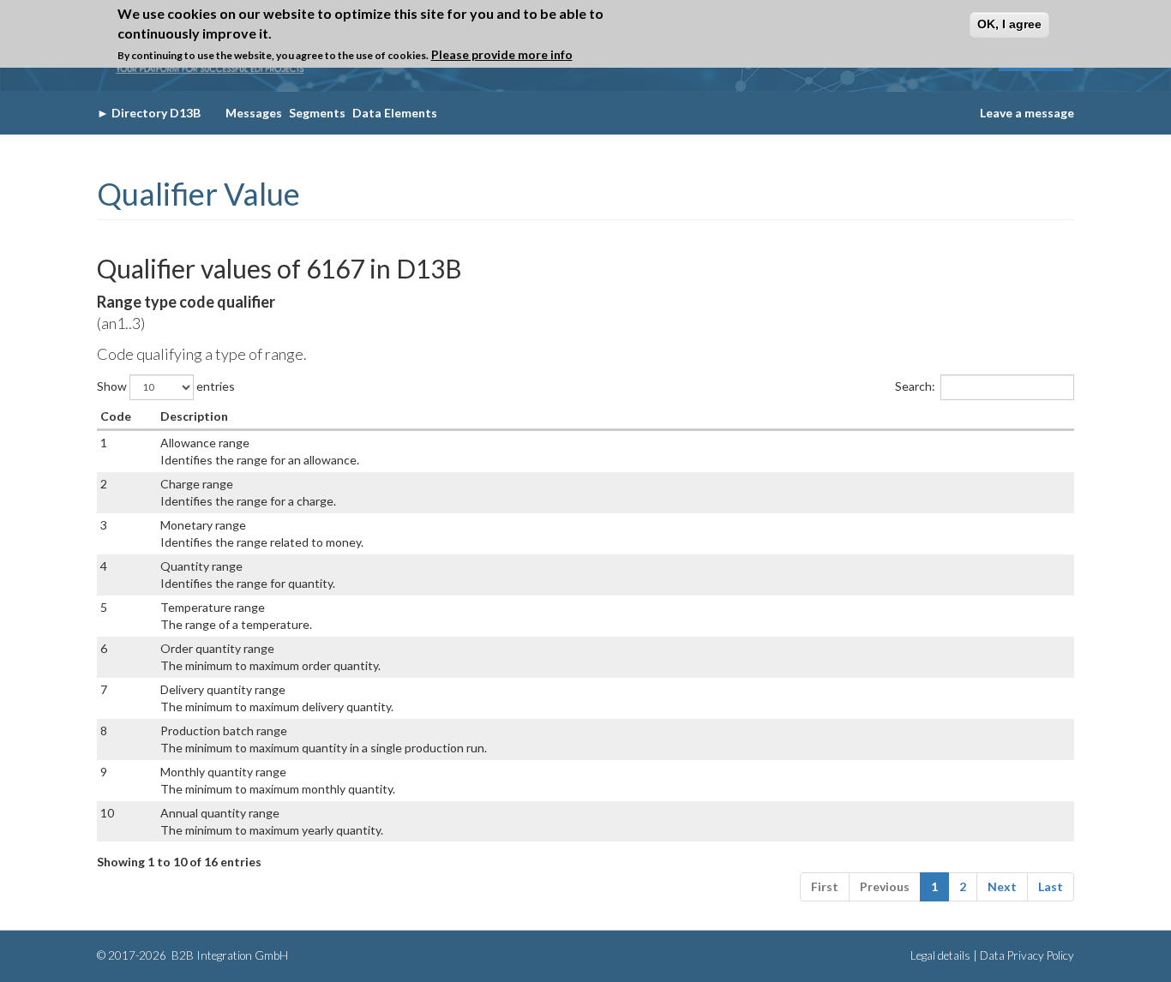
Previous (885, 886)
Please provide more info (502, 55)
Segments (317, 112)
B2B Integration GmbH (228, 955)
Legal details (940, 955)
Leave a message (1027, 112)
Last (1050, 886)
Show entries (166, 385)
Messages (253, 112)
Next (1002, 886)
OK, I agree (1009, 24)
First (824, 886)
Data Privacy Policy (1027, 955)
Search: (915, 385)
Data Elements (394, 112)
